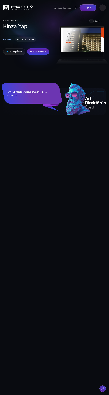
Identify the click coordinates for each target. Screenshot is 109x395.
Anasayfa (6, 20)
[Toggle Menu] (102, 7)
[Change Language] (75, 8)
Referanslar (15, 20)
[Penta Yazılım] (17, 7)
